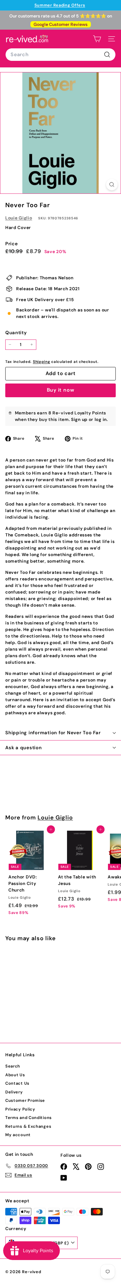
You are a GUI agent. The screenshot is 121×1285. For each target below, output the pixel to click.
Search (12, 1066)
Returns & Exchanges (28, 1126)
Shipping (41, 361)
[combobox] (60, 54)
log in (101, 419)
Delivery (14, 1092)
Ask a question (23, 748)
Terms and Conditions (28, 1117)
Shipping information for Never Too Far (53, 733)
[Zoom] (112, 184)
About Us (15, 1074)
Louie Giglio (18, 218)
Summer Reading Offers (59, 5)
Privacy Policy (20, 1109)
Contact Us (17, 1083)
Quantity (16, 333)
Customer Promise (25, 1100)
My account (18, 1134)
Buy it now (60, 390)
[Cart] (97, 39)
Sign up (79, 419)
